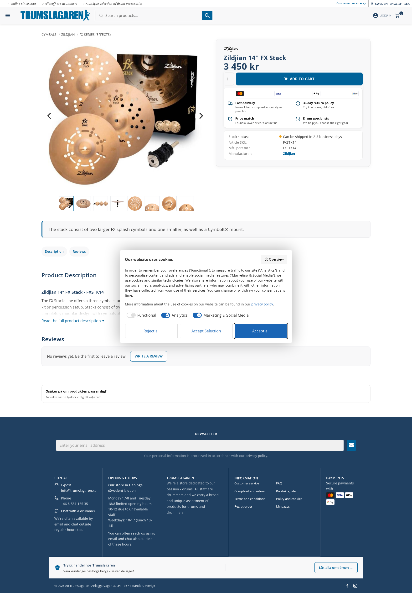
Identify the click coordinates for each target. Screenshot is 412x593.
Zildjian (289, 153)
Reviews (79, 251)
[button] (7, 13)
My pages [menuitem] (283, 506)
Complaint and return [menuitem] (249, 491)
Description (54, 251)
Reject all (152, 331)
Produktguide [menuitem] (286, 491)
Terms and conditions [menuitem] (249, 499)
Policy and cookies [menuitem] (289, 499)
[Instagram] (355, 585)
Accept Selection (206, 331)
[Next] (200, 116)
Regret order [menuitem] (243, 506)
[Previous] (49, 116)
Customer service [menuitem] (349, 3)
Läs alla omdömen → (336, 567)
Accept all (260, 331)
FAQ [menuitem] (279, 483)
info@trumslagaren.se (79, 490)
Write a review (149, 356)
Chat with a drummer (78, 511)
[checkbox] (140, 315)
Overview (276, 259)
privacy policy (256, 455)
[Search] (207, 15)
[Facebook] (347, 585)
